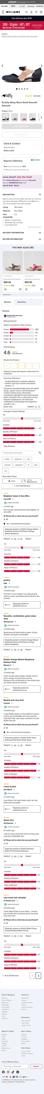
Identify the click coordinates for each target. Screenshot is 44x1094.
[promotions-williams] (22, 29)
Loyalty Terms (26, 1025)
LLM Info (4, 1018)
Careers (24, 1000)
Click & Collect (7, 1000)
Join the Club (25, 1020)
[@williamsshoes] (13, 1073)
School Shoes (26, 1051)
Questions (21, 302)
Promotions (5, 1009)
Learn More (25, 1023)
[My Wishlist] (36, 12)
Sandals (4, 1034)
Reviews (7, 302)
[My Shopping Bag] (41, 12)
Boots (4, 1050)
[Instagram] (8, 1073)
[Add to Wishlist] (20, 289)
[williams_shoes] (17, 1073)
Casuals (24, 1037)
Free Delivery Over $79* (22, 18)
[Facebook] (3, 1073)
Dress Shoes (25, 1041)
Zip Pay (4, 1014)
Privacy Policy (20, 1082)
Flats (3, 1037)
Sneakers (5, 1041)
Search (36, 1066)
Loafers (4, 1046)
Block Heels (6, 1048)
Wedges (4, 1043)
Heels (4, 1039)
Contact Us (25, 998)
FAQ (3, 1016)
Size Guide (5, 1007)
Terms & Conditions (8, 1082)
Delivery (4, 998)
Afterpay (4, 1011)
